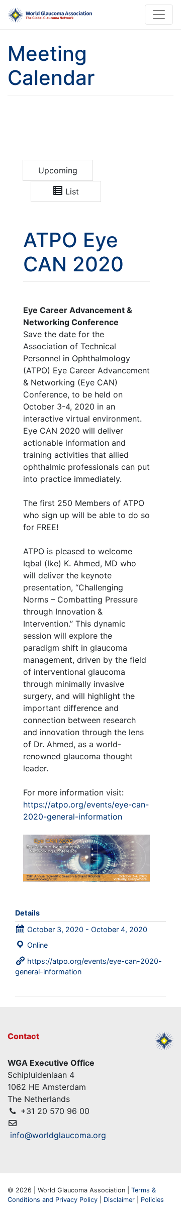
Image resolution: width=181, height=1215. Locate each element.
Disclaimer (119, 1199)
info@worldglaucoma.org (58, 1135)
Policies (152, 1199)
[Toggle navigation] (159, 15)
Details (27, 912)
